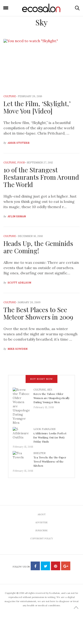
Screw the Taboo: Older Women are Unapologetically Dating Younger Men (51, 398)
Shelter (39, 453)
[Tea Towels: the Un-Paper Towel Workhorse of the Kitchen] (23, 459)
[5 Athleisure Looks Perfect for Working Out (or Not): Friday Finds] (23, 434)
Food (21, 162)
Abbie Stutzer (19, 142)
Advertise (41, 522)
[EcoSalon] (41, 8)
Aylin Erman (17, 216)
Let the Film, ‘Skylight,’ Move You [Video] (36, 107)
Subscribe (41, 530)
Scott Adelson (19, 282)
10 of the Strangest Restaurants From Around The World (41, 177)
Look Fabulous (44, 429)
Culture (9, 96)
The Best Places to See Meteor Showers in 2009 (38, 313)
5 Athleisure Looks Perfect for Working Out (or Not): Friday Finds (49, 437)
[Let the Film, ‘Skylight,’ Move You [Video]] (41, 63)
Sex (49, 389)
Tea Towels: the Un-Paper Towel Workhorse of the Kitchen (49, 461)
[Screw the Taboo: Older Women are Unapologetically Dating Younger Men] (23, 406)
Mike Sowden (17, 348)
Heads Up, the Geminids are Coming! (38, 247)
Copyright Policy (41, 538)
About (42, 514)
